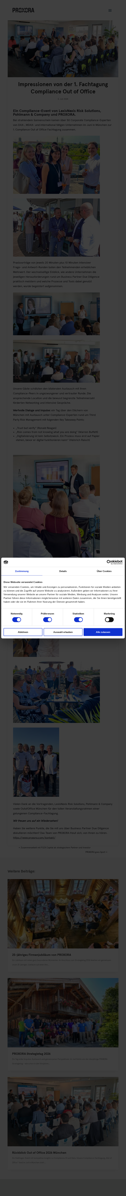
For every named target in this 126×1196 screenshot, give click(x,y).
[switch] (47, 619)
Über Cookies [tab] (104, 571)
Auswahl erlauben (63, 632)
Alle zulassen (103, 632)
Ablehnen (23, 632)
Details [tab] (63, 571)
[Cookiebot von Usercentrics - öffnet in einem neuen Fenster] (109, 562)
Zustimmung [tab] (22, 571)
